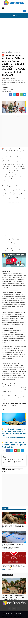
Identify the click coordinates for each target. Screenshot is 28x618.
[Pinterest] (17, 94)
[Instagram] (13, 608)
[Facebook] (10, 94)
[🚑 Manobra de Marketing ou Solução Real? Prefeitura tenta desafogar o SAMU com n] (14, 537)
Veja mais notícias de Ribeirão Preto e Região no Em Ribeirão (14, 444)
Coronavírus (15, 469)
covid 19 (20, 469)
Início (3, 51)
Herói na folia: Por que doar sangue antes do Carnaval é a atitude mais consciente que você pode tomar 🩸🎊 (13, 566)
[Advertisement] (14, 33)
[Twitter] (14, 94)
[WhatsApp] (21, 94)
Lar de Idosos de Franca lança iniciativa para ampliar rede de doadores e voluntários (13, 597)
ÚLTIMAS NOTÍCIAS (7, 574)
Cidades (3, 527)
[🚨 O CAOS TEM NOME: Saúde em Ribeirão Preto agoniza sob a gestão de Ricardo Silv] (14, 518)
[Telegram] (24, 94)
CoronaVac (8, 469)
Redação (5, 87)
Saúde (14, 15)
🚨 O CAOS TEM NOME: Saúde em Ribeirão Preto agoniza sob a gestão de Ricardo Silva (13, 525)
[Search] (24, 11)
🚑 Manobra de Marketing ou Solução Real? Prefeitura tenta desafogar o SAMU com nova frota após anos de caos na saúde (13, 546)
